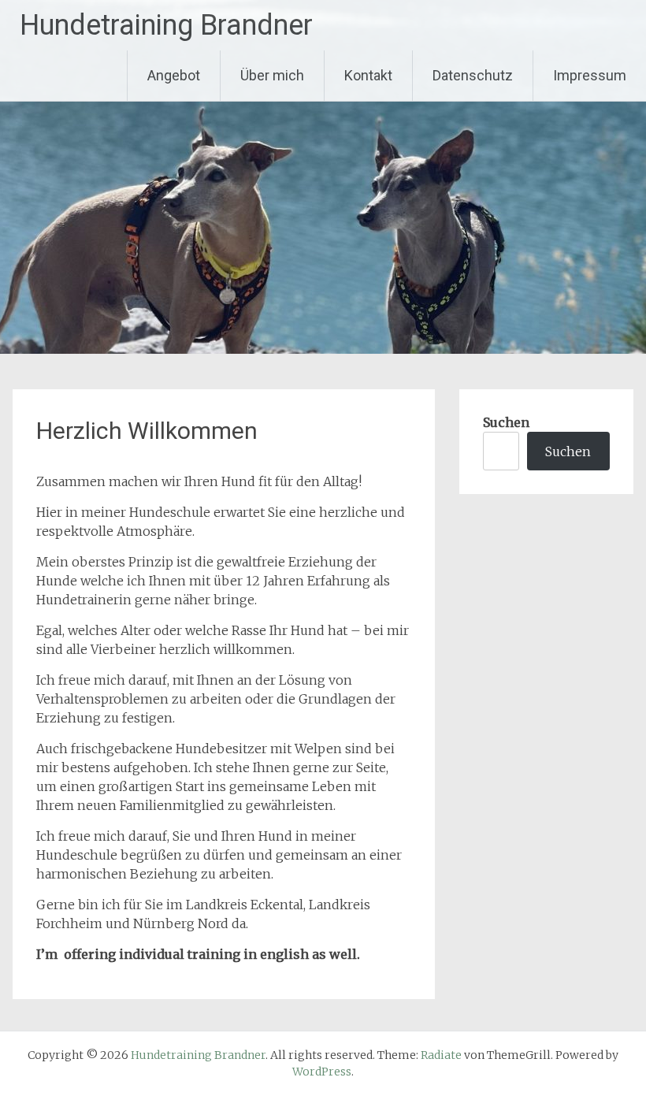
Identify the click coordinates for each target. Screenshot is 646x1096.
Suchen (506, 422)
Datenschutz (473, 75)
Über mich (272, 75)
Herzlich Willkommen (147, 430)
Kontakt (368, 75)
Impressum (589, 75)
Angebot (173, 75)
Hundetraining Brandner (166, 25)
